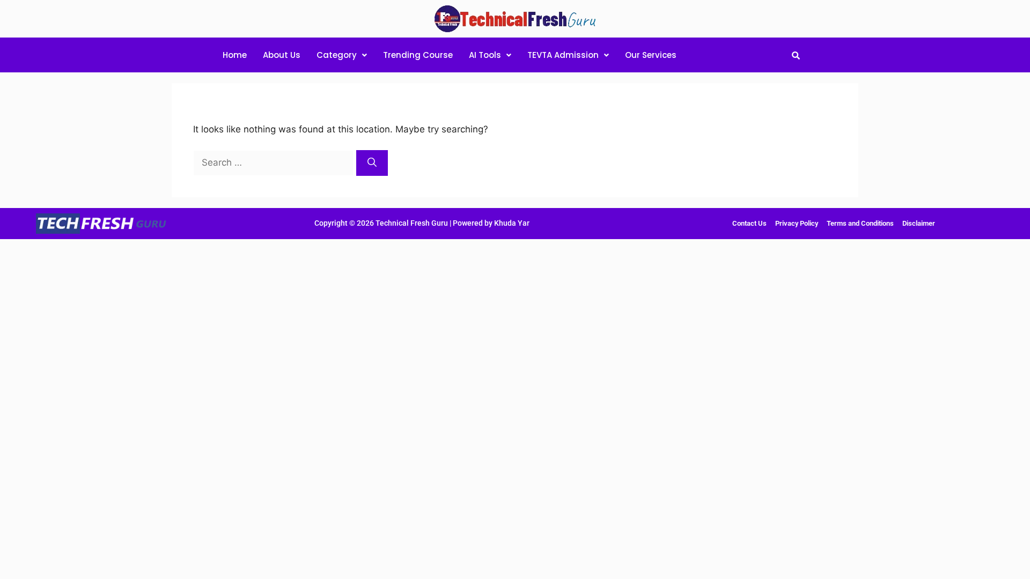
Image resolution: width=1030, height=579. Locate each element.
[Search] (372, 163)
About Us (281, 55)
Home (235, 55)
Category (337, 55)
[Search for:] (274, 162)
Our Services (650, 55)
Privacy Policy (796, 223)
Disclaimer (918, 223)
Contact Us (749, 223)
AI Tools (485, 55)
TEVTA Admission (563, 55)
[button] (341, 55)
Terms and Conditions (860, 223)
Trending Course (418, 55)
